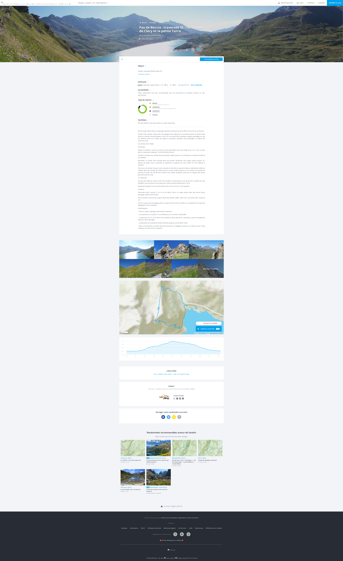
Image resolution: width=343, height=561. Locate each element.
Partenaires (134, 528)
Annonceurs (199, 528)
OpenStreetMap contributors (216, 333)
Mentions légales (170, 528)
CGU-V (143, 528)
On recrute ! (182, 528)
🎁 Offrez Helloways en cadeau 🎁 (171, 540)
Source (192, 389)
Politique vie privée (154, 528)
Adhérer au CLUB (335, 3)
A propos (124, 528)
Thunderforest (202, 333)
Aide (190, 528)
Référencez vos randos (214, 528)
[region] (171, 307)
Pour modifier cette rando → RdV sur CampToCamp (171, 374)
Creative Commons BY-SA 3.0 (176, 389)
